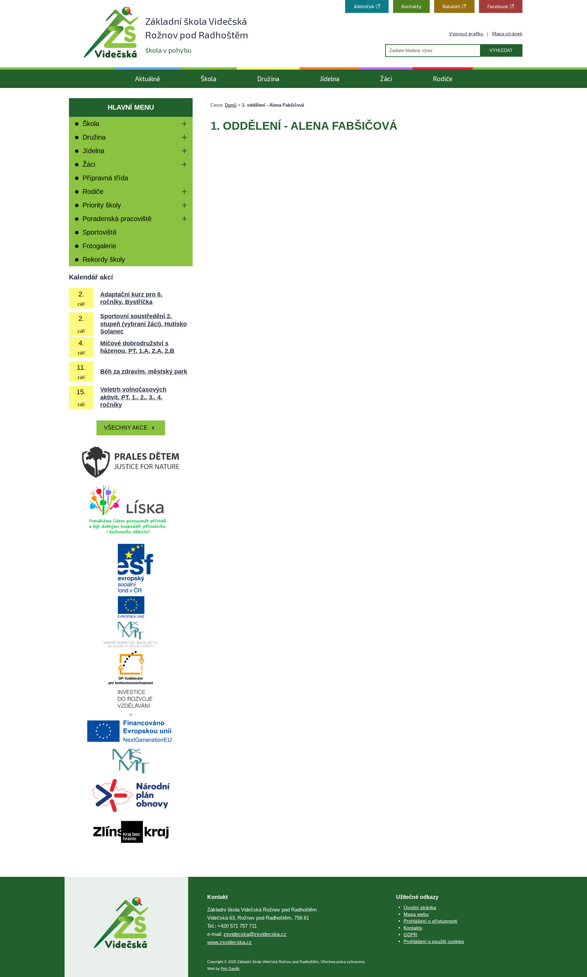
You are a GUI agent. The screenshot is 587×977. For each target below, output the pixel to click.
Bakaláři (451, 6)
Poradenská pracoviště (117, 218)
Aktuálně (147, 79)
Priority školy (102, 205)
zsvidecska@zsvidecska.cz (255, 934)
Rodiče (442, 79)
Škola (208, 79)
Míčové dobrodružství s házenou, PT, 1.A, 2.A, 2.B (137, 347)
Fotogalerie (99, 246)
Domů (230, 105)
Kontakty (411, 6)
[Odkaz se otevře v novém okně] (131, 508)
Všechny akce (125, 428)
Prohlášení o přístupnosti (430, 921)
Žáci (386, 79)
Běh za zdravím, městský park (143, 371)
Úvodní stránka (420, 907)
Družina (268, 79)
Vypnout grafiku (466, 33)
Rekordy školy (104, 259)
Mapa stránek (507, 33)
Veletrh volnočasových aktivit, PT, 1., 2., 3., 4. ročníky (133, 397)
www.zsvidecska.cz (229, 942)
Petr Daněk (230, 968)
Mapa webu (416, 914)
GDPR (410, 934)
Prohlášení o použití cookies (434, 941)
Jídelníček (364, 6)
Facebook (497, 6)
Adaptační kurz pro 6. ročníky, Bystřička (131, 298)
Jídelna (329, 79)
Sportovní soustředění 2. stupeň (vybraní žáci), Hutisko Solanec (143, 324)
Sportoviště (100, 232)
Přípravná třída (105, 178)
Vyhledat (501, 50)
